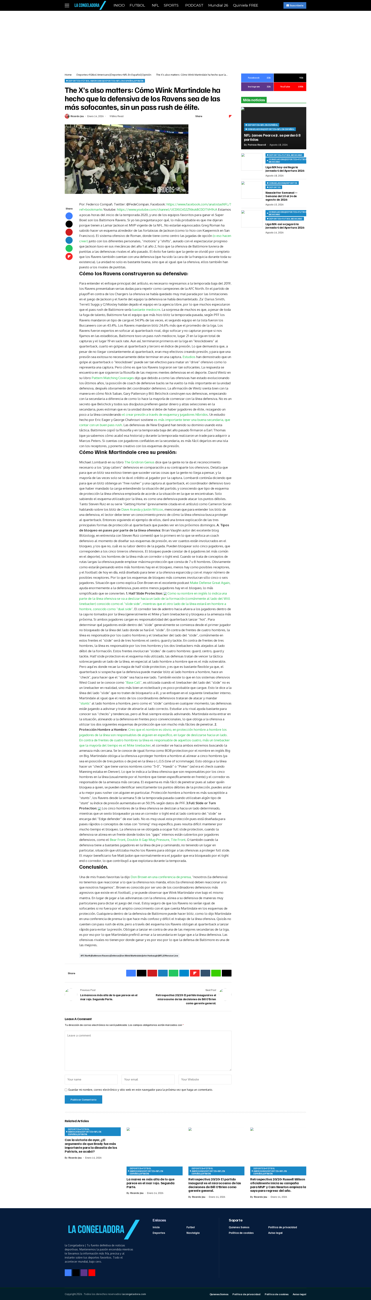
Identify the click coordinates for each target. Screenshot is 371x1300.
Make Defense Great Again (210, 583)
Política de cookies (241, 1232)
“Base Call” (133, 682)
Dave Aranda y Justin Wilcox (142, 509)
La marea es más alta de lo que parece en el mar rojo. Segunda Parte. (150, 1183)
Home (68, 74)
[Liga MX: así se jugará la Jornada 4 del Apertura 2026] (251, 218)
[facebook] (68, 1272)
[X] (76, 1272)
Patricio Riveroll (257, 144)
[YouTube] (91, 1272)
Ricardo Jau (77, 116)
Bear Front (117, 840)
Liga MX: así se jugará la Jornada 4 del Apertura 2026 (284, 226)
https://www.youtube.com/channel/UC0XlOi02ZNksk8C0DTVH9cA (167, 209)
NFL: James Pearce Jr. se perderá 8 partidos (272, 137)
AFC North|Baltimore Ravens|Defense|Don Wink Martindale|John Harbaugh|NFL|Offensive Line (129, 955)
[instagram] (84, 1272)
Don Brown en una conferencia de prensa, (161, 877)
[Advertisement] (185, 40)
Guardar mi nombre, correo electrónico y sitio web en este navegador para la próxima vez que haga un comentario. (140, 1089)
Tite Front (178, 840)
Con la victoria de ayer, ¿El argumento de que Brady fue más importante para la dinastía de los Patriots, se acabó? (91, 1145)
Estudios (189, 357)
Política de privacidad (282, 1227)
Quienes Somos (239, 1227)
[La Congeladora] (89, 5)
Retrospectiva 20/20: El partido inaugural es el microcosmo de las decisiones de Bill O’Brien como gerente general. (214, 1185)
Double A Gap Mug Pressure (148, 840)
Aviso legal (275, 1232)
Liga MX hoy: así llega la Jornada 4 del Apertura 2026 (284, 169)
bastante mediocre (146, 309)
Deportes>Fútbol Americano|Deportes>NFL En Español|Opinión (114, 74)
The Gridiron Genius (139, 462)
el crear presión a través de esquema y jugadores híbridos (165, 414)
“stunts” (85, 703)
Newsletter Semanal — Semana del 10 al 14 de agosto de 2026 (281, 196)
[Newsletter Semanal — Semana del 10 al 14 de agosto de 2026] (251, 190)
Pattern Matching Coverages (113, 378)
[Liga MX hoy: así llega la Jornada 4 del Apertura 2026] (251, 162)
